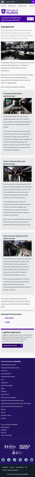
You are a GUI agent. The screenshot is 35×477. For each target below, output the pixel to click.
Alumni (3, 409)
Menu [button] (29, 19)
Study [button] (2, 6)
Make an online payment (8, 397)
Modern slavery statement (10, 470)
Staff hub (4, 392)
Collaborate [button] (21, 6)
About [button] (31, 6)
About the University (10, 346)
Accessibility (19, 467)
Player (3, 389)
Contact (3, 418)
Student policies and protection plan (12, 400)
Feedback (5, 467)
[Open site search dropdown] (33, 2)
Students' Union (6, 415)
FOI (26, 467)
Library (3, 412)
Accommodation (6, 374)
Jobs (2, 380)
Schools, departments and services (12, 406)
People (7, 322)
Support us (4, 383)
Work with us (9, 318)
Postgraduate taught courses (10, 368)
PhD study (4, 371)
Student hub (5, 394)
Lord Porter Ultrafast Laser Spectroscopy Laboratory (11, 19)
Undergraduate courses (8, 365)
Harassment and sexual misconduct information (16, 403)
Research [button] (11, 6)
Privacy (12, 467)
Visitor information (7, 386)
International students (8, 377)
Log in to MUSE (10, 2)
